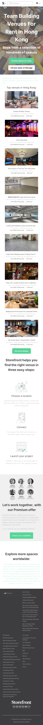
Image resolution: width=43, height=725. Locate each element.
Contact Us (25, 653)
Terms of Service (26, 664)
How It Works (25, 592)
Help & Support (26, 658)
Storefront (6, 78)
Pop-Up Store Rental (8, 664)
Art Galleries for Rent (8, 670)
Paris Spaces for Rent (8, 651)
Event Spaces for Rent (8, 673)
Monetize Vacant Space (28, 647)
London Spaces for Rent (9, 654)
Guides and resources (28, 600)
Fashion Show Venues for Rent (10, 689)
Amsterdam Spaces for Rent (10, 656)
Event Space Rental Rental (21, 78)
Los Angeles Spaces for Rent (10, 646)
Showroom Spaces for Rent (10, 667)
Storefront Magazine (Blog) (29, 597)
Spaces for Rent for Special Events (11, 692)
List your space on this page (21, 68)
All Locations (6, 635)
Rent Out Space (26, 645)
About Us (24, 656)
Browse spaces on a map (21, 61)
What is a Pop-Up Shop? (28, 602)
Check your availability (21, 536)
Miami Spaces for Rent (8, 648)
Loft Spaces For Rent (8, 681)
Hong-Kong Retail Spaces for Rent (11, 659)
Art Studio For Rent (8, 686)
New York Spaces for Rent (9, 640)
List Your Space (26, 642)
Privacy (24, 666)
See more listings (21, 351)
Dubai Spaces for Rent (8, 662)
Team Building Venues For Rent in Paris (18, 579)
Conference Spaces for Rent (10, 675)
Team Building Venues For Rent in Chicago (18, 564)
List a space (25, 635)
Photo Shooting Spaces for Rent (11, 678)
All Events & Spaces (8, 637)
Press (23, 661)
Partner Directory (26, 594)
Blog (23, 650)
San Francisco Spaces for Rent (10, 643)
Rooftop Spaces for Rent (9, 683)
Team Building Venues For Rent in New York (24, 576)
